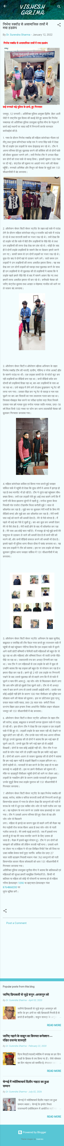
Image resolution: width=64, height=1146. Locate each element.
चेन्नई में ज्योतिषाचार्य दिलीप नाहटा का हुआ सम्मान (26, 1084)
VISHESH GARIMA (32, 10)
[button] (59, 25)
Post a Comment (16, 923)
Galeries (39, 1139)
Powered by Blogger (34, 1132)
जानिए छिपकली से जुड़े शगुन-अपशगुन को (26, 994)
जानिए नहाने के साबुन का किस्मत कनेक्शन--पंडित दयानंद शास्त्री (27, 1038)
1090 (21, 883)
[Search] (59, 7)
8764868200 (10, 887)
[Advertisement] (32, 950)
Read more (54, 1025)
